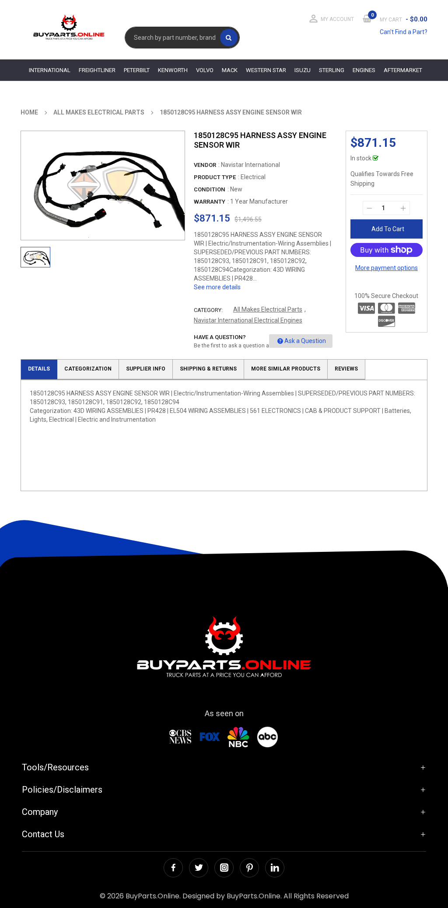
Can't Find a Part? (403, 31)
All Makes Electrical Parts (267, 309)
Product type (215, 177)
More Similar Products (285, 369)
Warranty (209, 201)
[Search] (229, 37)
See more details (217, 287)
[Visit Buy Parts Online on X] (198, 867)
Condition (209, 189)
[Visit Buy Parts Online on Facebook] (173, 867)
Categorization (88, 369)
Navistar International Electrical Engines (248, 320)
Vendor (205, 165)
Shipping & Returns (208, 369)
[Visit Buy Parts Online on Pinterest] (249, 867)
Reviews (346, 369)
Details (39, 369)
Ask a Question (305, 340)
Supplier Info (145, 369)
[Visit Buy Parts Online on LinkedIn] (274, 867)
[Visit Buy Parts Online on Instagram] (224, 867)
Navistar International (250, 164)
